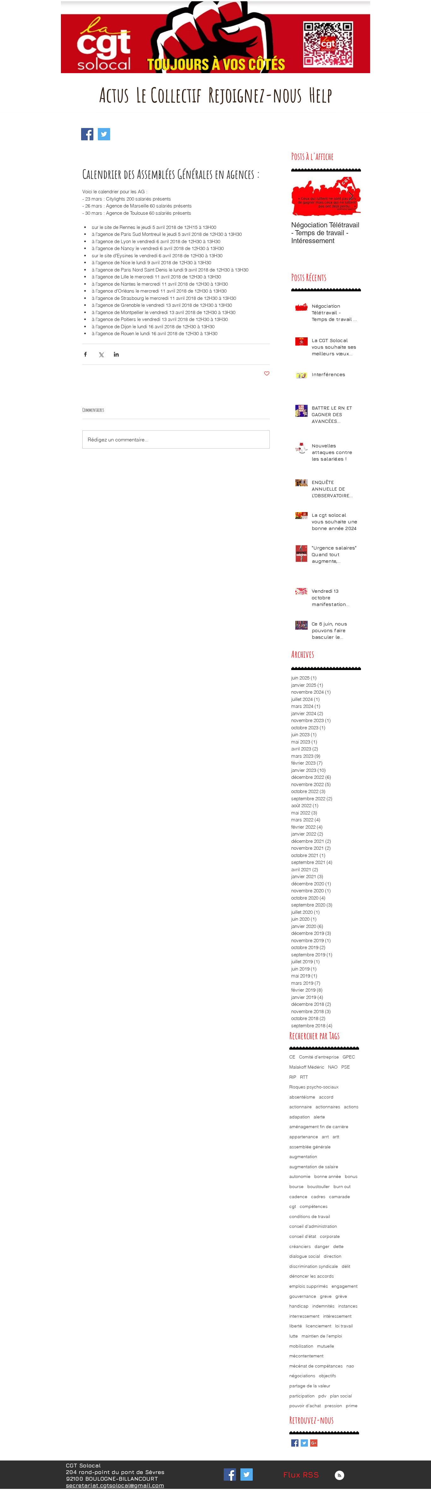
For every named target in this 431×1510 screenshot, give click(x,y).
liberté (295, 1326)
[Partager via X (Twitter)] (101, 354)
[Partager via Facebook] (85, 354)
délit (346, 1266)
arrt (325, 1137)
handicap (299, 1306)
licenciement (318, 1326)
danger (322, 1246)
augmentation (303, 1156)
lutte (293, 1336)
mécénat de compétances (316, 1366)
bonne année (327, 1176)
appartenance (303, 1137)
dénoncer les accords (311, 1276)
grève (341, 1296)
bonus (351, 1176)
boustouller (318, 1186)
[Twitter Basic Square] (304, 1443)
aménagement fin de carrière (318, 1126)
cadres (318, 1196)
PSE (345, 1067)
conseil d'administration (313, 1226)
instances (347, 1306)
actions (351, 1107)
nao (350, 1366)
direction (332, 1256)
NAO (333, 1067)
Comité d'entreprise (319, 1057)
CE (292, 1057)
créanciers (300, 1246)
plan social (341, 1396)
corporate (330, 1236)
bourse (296, 1186)
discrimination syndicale (313, 1266)
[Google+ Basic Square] (313, 1443)
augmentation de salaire (313, 1166)
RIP (292, 1077)
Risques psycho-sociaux (314, 1087)
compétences (314, 1206)
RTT (304, 1077)
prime (351, 1405)
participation (302, 1396)
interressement (304, 1316)
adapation (299, 1117)
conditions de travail (309, 1216)
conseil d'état (302, 1236)
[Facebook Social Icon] (87, 134)
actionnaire (300, 1107)
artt (336, 1137)
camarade (339, 1196)
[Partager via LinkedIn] (116, 354)
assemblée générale (310, 1147)
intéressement (337, 1316)
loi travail (344, 1326)
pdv (322, 1396)
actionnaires (328, 1107)
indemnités (323, 1306)
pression (333, 1405)
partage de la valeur (309, 1386)
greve (326, 1296)
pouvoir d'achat (305, 1405)
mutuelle (325, 1346)
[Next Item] (351, 196)
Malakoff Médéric (306, 1067)
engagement (344, 1286)
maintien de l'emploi (322, 1336)
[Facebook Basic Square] (294, 1443)
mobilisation (301, 1346)
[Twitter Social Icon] (104, 134)
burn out (342, 1186)
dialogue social (304, 1256)
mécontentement (306, 1356)
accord (326, 1097)
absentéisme (302, 1097)
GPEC (349, 1057)
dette (338, 1246)
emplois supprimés (308, 1286)
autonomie (299, 1176)
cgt (292, 1206)
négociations (302, 1376)
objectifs (327, 1376)
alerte (319, 1117)
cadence (298, 1196)
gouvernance (302, 1296)
